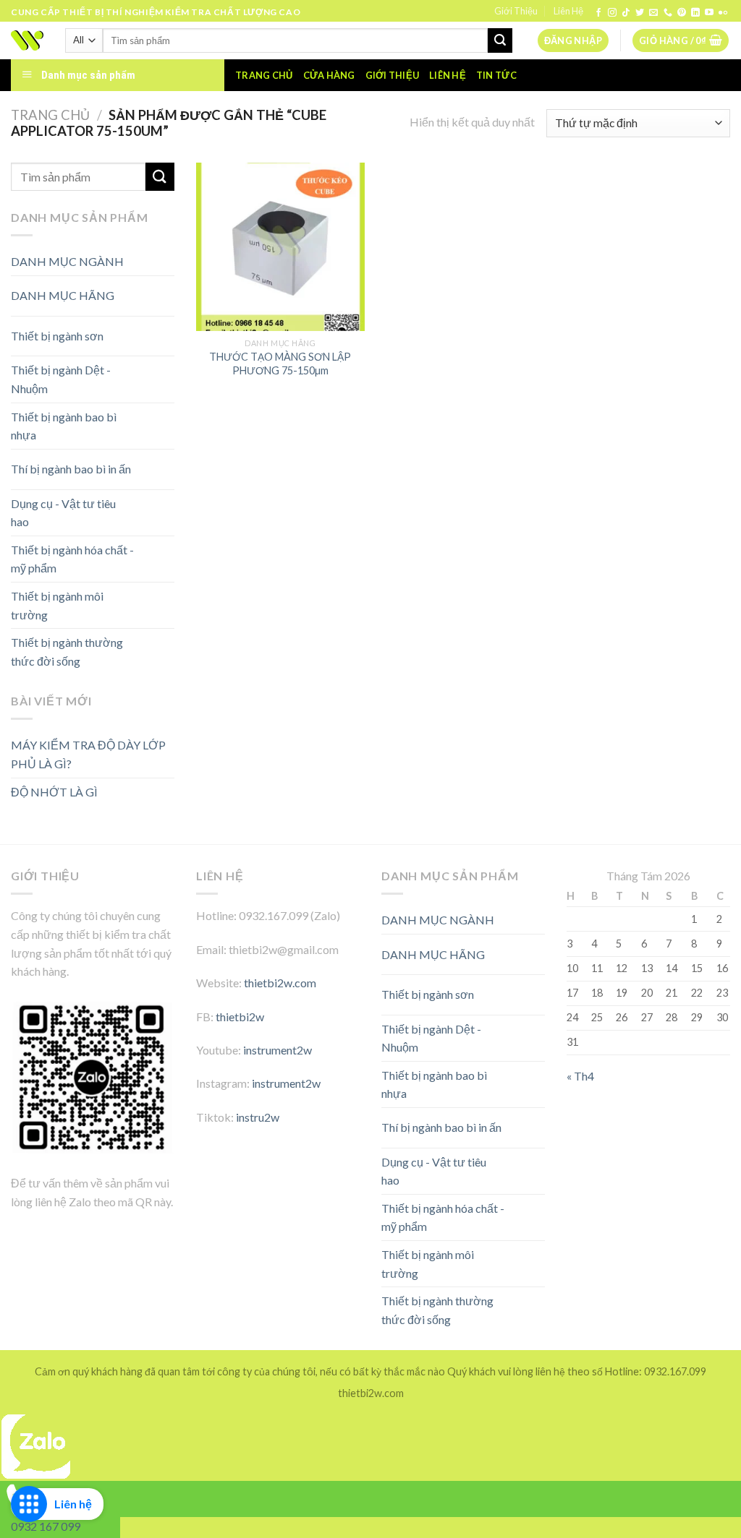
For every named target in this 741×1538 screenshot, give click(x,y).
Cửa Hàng (329, 75)
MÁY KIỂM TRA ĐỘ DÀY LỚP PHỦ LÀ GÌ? (88, 754)
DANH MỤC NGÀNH (67, 261)
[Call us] (668, 13)
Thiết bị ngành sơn (57, 336)
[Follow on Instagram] (612, 13)
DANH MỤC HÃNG (62, 295)
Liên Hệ (568, 11)
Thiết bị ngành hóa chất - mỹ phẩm (72, 559)
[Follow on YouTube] (709, 13)
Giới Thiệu (516, 11)
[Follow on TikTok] (626, 13)
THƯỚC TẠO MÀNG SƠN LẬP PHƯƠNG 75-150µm (280, 364)
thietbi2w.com (280, 982)
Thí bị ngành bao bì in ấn (71, 469)
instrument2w (277, 1050)
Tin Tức (496, 75)
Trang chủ (263, 75)
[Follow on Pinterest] (681, 13)
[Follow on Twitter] (639, 13)
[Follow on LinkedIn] (695, 13)
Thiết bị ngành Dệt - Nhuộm (61, 379)
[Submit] (500, 40)
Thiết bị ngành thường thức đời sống (67, 651)
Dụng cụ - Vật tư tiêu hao (63, 513)
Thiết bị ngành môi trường (57, 605)
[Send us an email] (653, 13)
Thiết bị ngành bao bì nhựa (64, 426)
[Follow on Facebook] (598, 13)
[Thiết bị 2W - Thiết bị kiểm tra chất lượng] (27, 40)
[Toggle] (149, 290)
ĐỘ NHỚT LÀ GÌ (54, 792)
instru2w (257, 1117)
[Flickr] (723, 13)
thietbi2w (240, 1016)
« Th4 (580, 1076)
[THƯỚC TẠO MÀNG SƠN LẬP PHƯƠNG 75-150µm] (280, 247)
